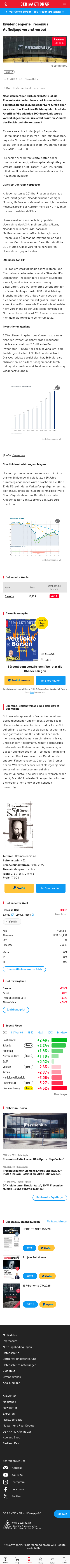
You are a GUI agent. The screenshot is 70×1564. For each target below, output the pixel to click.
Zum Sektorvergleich (16, 1009)
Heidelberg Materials (14, 1077)
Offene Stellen (12, 1376)
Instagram (18, 1482)
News (28, 1045)
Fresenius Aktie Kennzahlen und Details (24, 969)
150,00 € (30, 1304)
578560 (7, 914)
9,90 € (29, 1247)
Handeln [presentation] (62, 1513)
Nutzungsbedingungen (17, 1347)
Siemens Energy (11, 1088)
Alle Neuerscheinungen (57, 1221)
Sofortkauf (25, 680)
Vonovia (7, 1067)
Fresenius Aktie (11, 909)
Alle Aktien (10, 1395)
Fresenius (8, 71)
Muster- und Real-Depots (18, 1425)
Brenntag (8, 1051)
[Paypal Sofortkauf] (19, 888)
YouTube (17, 1474)
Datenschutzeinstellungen (19, 1364)
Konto (32, 692)
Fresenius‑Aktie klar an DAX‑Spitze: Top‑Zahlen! (33, 1159)
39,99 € (30, 1275)
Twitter (16, 1496)
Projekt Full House (34, 1257)
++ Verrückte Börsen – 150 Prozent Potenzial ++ (35, 11)
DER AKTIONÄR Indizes (17, 1431)
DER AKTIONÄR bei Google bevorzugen (24, 88)
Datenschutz (11, 1352)
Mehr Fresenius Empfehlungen (49, 1197)
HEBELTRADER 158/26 (36, 1229)
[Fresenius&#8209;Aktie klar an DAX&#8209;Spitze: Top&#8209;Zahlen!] (35, 1131)
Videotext (9, 1370)
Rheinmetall (9, 1083)
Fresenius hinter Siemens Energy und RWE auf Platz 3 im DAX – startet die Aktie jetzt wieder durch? (32, 1172)
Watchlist (13, 921)
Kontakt (17, 1467)
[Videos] (5, 1559)
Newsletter (10, 1407)
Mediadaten (10, 1335)
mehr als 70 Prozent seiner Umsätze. (31, 317)
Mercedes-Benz (11, 1056)
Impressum (10, 1340)
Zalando (7, 1045)
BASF (5, 1061)
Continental (9, 1040)
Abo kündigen (11, 1382)
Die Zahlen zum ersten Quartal (21, 157)
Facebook (18, 1489)
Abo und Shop (11, 1437)
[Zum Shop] (17, 1559)
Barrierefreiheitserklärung (19, 1358)
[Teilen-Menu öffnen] (52, 1559)
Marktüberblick (12, 1419)
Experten (9, 1413)
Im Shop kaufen (50, 680)
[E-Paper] (29, 1559)
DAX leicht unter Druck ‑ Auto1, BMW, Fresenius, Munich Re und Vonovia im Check (33, 1187)
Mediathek (9, 1401)
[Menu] (65, 4)
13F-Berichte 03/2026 (36, 1285)
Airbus (6, 1072)
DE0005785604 (23, 914)
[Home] (40, 1559)
